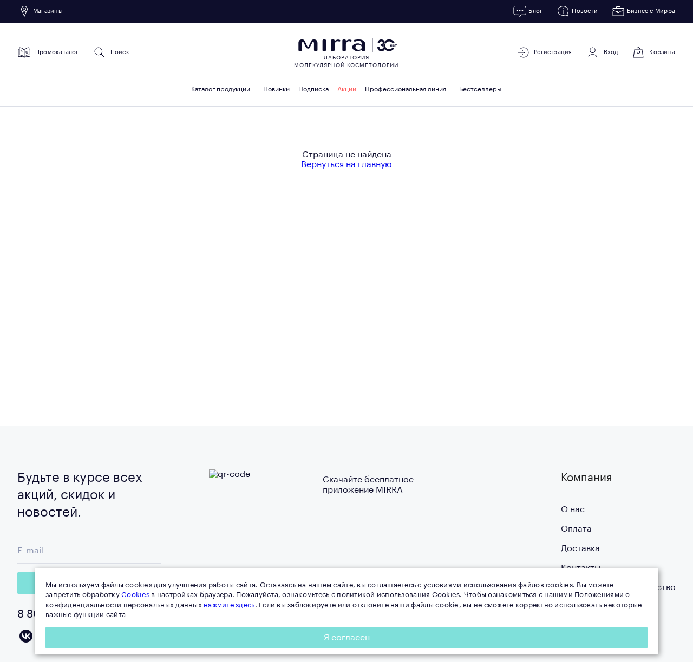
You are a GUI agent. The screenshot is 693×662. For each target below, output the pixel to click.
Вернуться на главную (346, 164)
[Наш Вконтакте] (26, 636)
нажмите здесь (229, 604)
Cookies (135, 594)
